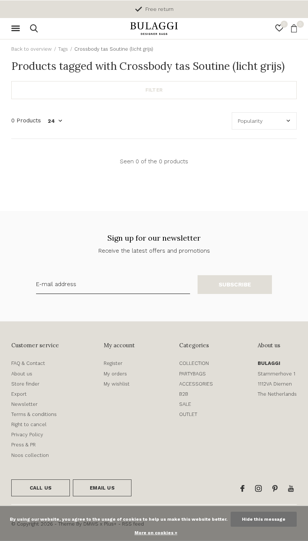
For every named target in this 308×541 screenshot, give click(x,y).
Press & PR (23, 445)
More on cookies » (155, 532)
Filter (154, 90)
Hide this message (263, 519)
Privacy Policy (27, 434)
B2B (183, 394)
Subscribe (235, 284)
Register (113, 363)
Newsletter (24, 404)
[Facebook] (242, 488)
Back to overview (31, 49)
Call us (40, 488)
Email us (102, 488)
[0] (294, 28)
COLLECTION (194, 363)
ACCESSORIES (196, 384)
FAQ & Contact (28, 363)
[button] (17, 28)
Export (19, 394)
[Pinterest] (275, 488)
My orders (115, 374)
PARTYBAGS (192, 374)
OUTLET (188, 414)
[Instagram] (258, 488)
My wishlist (117, 384)
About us (21, 374)
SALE (185, 404)
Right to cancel (29, 424)
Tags (63, 49)
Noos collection (30, 455)
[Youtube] (291, 488)
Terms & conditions (34, 414)
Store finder (25, 384)
